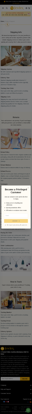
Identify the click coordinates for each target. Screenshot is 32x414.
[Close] (28, 188)
